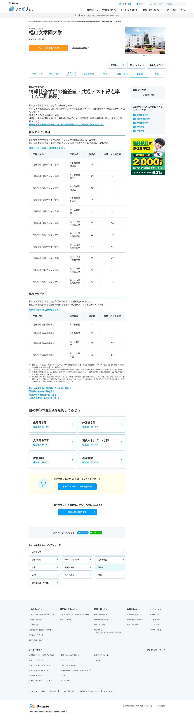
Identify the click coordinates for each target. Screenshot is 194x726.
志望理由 (114, 65)
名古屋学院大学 (143, 119)
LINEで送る (97, 533)
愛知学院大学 (142, 123)
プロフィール (155, 625)
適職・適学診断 (99, 625)
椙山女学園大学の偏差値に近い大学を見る (49, 388)
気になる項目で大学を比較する (40, 630)
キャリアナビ (65, 660)
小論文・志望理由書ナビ (69, 665)
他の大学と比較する (77, 512)
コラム (183, 10)
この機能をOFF (148, 95)
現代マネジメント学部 (95, 442)
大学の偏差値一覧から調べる (43, 398)
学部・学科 (36, 560)
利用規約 (53, 691)
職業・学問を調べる (151, 10)
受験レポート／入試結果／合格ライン (74, 670)
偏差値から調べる (35, 619)
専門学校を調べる (109, 10)
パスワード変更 (155, 630)
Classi (63, 675)
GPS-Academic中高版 (69, 655)
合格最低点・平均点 (40, 583)
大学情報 (36, 21)
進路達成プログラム (36, 675)
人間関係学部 (41, 442)
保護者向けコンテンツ (155, 650)
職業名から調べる (100, 614)
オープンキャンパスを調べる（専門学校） (75, 614)
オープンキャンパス (73, 560)
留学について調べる (36, 635)
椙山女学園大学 (55, 21)
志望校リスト (155, 614)
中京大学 (140, 127)
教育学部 (41, 460)
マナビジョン (21, 8)
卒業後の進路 (155, 65)
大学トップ (36, 552)
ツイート (84, 533)
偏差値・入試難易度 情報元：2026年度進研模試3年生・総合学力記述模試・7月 (66, 124)
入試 (34, 575)
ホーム (31, 21)
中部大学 (140, 131)
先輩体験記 (102, 560)
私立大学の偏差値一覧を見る (42, 395)
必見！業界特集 (65, 619)
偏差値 (100, 567)
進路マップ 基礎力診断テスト (39, 665)
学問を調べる (132, 609)
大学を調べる (92, 10)
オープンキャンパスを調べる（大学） (42, 614)
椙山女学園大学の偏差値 (68, 21)
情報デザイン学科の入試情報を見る (46, 148)
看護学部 (90, 460)
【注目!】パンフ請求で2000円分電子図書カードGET (95, 15)
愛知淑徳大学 (142, 115)
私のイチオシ (135, 65)
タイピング (98, 660)
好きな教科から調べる (135, 619)
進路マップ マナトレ (101, 655)
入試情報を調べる (35, 625)
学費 (34, 567)
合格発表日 (69, 575)
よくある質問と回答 (68, 691)
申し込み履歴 (155, 619)
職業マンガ (108, 631)
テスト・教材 (170, 10)
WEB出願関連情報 (79, 48)
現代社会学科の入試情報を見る (44, 310)
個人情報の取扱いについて (89, 691)
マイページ (154, 609)
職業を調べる (99, 609)
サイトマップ (108, 691)
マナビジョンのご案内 (37, 691)
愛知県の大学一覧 (45, 21)
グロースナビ (65, 681)
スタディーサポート (36, 660)
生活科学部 (41, 424)
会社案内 (161, 706)
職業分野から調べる (101, 619)
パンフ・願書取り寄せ (48, 48)
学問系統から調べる (134, 614)
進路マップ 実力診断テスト (38, 670)
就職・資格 (69, 567)
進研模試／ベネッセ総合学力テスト (41, 655)
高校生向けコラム (35, 640)
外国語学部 (90, 424)
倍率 (100, 575)
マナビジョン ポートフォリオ (39, 681)
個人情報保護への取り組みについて (137, 706)
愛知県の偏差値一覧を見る (41, 391)
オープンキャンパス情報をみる (77, 486)
